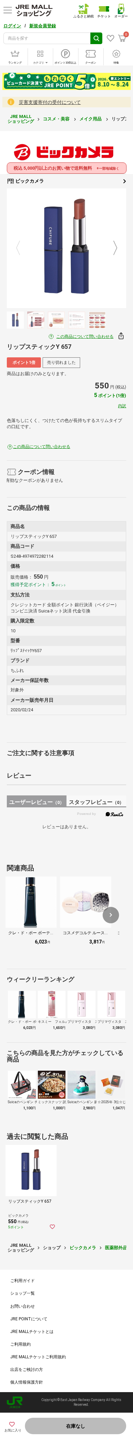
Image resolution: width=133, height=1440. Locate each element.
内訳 (122, 406)
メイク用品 (91, 118)
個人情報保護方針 (26, 1382)
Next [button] (111, 248)
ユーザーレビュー (36, 802)
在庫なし (75, 1426)
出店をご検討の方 (26, 1369)
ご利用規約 (20, 1344)
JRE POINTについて (28, 1319)
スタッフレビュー (96, 802)
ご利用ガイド (22, 1280)
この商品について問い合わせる (85, 336)
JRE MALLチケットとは (32, 1331)
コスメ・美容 (57, 118)
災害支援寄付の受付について (50, 102)
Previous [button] (22, 248)
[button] (110, 915)
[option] (66, 248)
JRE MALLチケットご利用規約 (38, 1357)
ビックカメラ (29, 181)
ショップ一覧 (22, 1293)
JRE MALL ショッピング (21, 119)
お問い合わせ (22, 1306)
